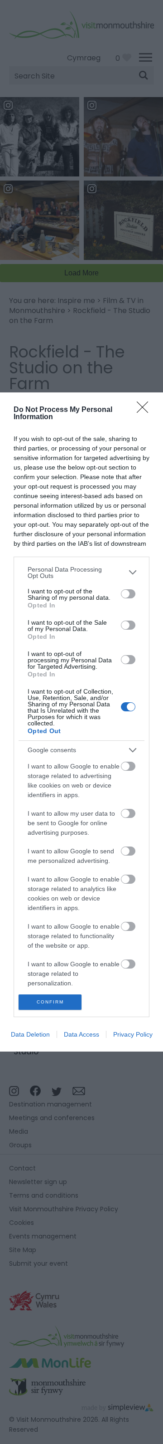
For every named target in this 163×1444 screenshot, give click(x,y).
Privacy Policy (133, 1034)
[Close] (145, 410)
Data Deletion (30, 1034)
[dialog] (81, 722)
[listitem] (81, 572)
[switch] (128, 593)
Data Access (81, 1034)
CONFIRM (50, 1001)
